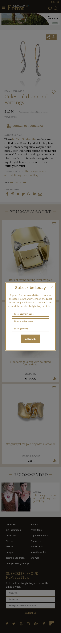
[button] (51, 287)
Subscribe (30, 338)
